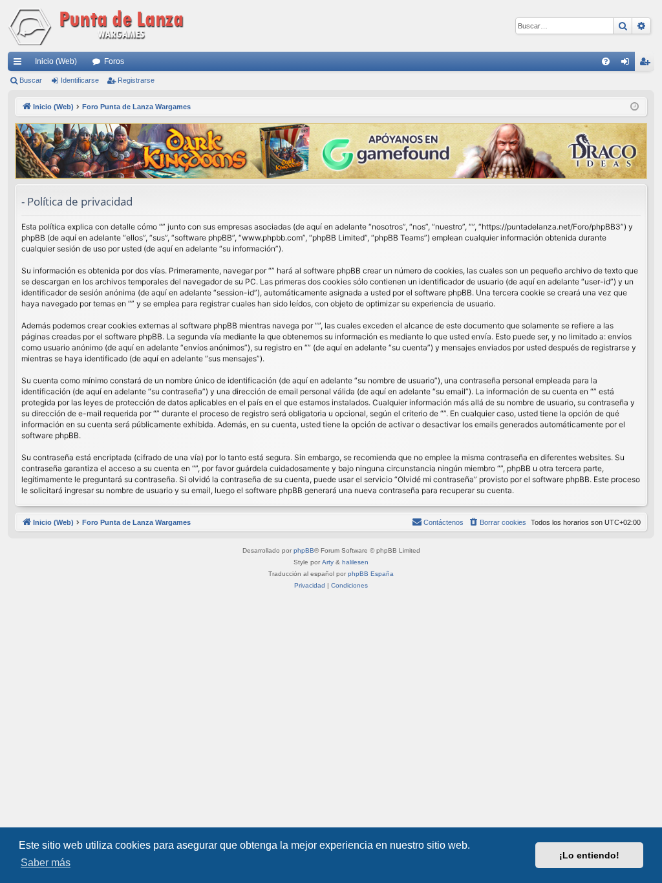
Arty (328, 562)
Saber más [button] (45, 862)
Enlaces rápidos (20, 64)
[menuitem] (605, 61)
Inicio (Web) (56, 61)
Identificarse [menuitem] (628, 64)
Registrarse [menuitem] (647, 64)
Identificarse (80, 80)
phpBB (304, 550)
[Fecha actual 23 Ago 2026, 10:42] (634, 107)
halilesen (355, 562)
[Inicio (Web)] (98, 26)
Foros (114, 61)
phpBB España (371, 573)
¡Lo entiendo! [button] (589, 855)
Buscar (30, 80)
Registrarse (136, 80)
